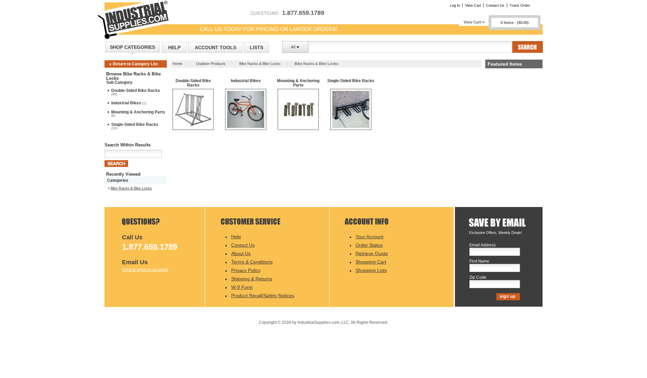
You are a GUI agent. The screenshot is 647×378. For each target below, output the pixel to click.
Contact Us (495, 5)
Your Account (369, 236)
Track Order (520, 5)
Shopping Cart (371, 262)
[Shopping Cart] (474, 20)
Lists (256, 47)
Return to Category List (135, 64)
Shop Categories (132, 47)
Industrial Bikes (126, 103)
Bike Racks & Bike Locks (260, 64)
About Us (241, 253)
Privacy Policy (245, 270)
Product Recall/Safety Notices (262, 295)
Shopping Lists (371, 270)
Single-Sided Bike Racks (134, 124)
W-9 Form (242, 287)
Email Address (482, 245)
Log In (455, 5)
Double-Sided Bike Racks (135, 90)
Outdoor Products (210, 64)
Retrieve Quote (372, 253)
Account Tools (215, 47)
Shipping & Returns (251, 278)
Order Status (369, 245)
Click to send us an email (145, 269)
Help (174, 47)
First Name (479, 261)
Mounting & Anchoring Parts (138, 112)
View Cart (473, 5)
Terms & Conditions (252, 262)
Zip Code (477, 277)
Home (177, 64)
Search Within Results (127, 144)
